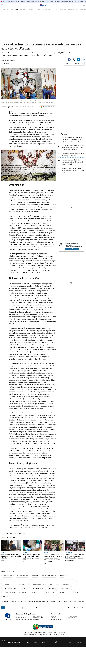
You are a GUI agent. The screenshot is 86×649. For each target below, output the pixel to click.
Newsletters (53, 608)
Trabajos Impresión (72, 616)
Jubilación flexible (39, 588)
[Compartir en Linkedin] (78, 60)
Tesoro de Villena (9, 592)
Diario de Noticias (37, 616)
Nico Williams (7, 576)
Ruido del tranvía (9, 584)
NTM (2, 560)
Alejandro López (69, 560)
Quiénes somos (26, 608)
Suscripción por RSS (72, 617)
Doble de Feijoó (51, 592)
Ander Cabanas (66, 584)
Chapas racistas (36, 592)
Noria (62, 576)
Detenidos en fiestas (49, 576)
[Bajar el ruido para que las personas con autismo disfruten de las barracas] (75, 545)
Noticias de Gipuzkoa (38, 617)
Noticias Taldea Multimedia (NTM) (24, 619)
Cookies (50, 641)
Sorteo (5, 596)
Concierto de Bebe (70, 580)
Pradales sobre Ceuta (10, 588)
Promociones (40, 608)
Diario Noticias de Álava (21, 617)
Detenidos (52, 588)
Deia (17, 616)
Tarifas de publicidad (56, 619)
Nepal (77, 592)
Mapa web (53, 617)
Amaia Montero (65, 592)
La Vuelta (25, 588)
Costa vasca (12, 533)
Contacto (13, 608)
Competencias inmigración (51, 580)
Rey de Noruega (66, 588)
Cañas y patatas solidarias (12, 580)
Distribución (53, 616)
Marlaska (22, 584)
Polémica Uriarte (22, 576)
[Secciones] (2, 5)
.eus (3, 608)
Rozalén (35, 576)
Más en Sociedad (9, 537)
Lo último (63, 134)
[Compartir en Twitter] (73, 60)
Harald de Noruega (31, 580)
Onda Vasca (36, 619)
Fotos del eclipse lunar (38, 584)
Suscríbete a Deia (79, 608)
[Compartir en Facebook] (69, 60)
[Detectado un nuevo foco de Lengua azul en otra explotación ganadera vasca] (32, 545)
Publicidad (65, 608)
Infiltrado (22, 592)
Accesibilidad (63, 641)
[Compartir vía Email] (83, 60)
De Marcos (53, 584)
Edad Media (21, 533)
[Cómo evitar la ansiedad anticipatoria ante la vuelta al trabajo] (11, 545)
